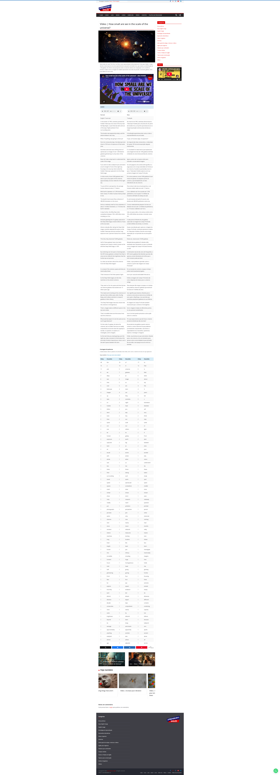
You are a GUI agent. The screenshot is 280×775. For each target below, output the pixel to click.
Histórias (159, 40)
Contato (144, 15)
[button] (276, 771)
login (111, 707)
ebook (117, 15)
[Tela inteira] (179, 79)
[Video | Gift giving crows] (137, 674)
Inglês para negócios (162, 45)
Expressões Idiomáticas (162, 36)
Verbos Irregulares (161, 57)
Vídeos (137, 15)
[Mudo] (177, 79)
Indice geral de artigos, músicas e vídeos (166, 43)
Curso (107, 15)
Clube (101, 15)
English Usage (160, 31)
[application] (169, 74)
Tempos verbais (161, 50)
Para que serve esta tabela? (114, 355)
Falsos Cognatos (161, 38)
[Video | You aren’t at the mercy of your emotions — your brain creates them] (108, 674)
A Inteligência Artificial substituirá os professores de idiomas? (112, 663)
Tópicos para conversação (163, 55)
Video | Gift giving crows (133, 691)
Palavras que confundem (163, 48)
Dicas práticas (160, 26)
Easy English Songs (161, 28)
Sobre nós (130, 15)
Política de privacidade (155, 15)
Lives (112, 15)
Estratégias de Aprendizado (163, 33)
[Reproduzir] (159, 79)
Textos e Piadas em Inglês (163, 52)
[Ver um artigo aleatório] (180, 15)
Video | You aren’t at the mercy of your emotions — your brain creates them (108, 693)
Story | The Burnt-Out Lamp (141, 664)
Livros (123, 15)
